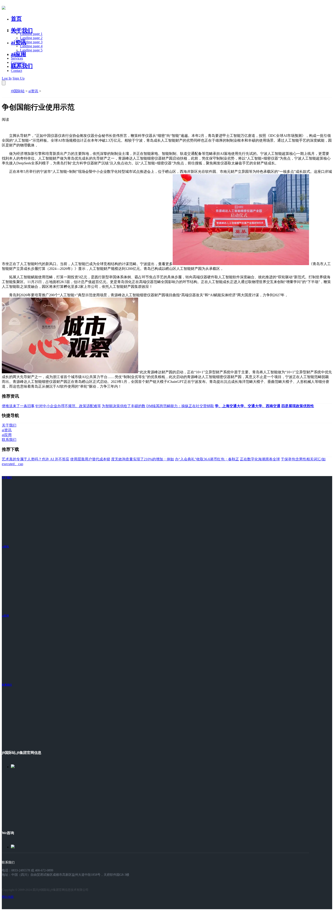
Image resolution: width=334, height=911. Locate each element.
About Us (18, 54)
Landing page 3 (31, 42)
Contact (16, 71)
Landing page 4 (31, 46)
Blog (14, 66)
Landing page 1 (31, 34)
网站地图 (8, 896)
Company (18, 62)
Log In (7, 78)
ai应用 (5, 615)
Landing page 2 (31, 38)
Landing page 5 (31, 50)
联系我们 (22, 66)
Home (15, 30)
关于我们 (22, 30)
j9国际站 (18, 91)
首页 (16, 19)
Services (17, 58)
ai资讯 (18, 42)
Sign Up (18, 78)
